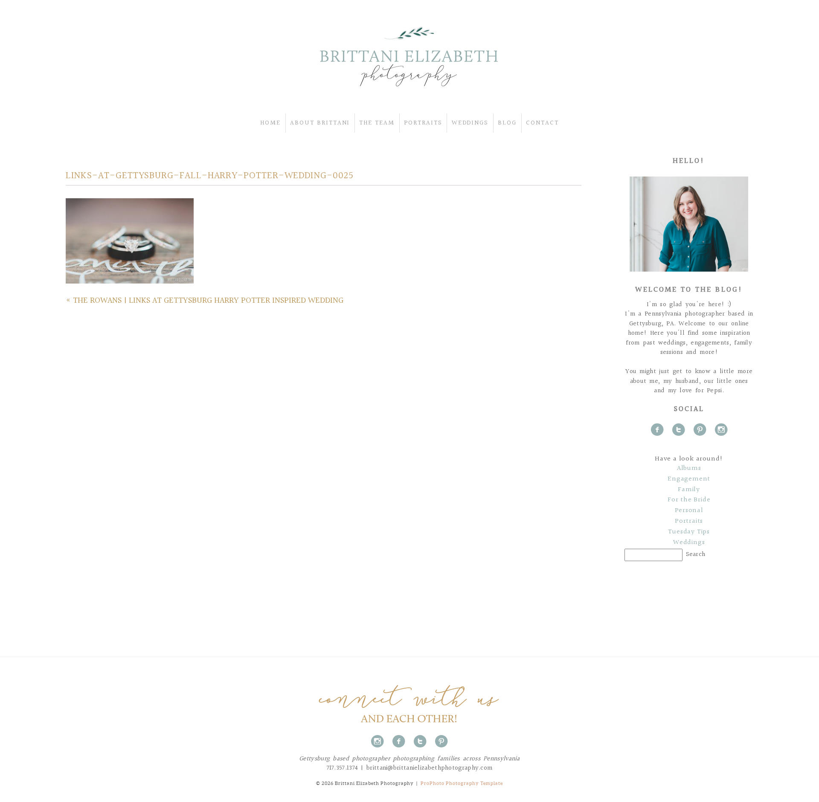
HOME (270, 123)
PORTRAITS (423, 123)
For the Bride (689, 500)
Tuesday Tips (689, 532)
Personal (689, 511)
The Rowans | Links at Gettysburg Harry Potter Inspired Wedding (208, 300)
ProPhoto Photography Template (462, 783)
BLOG (507, 123)
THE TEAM (377, 123)
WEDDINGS (470, 123)
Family (689, 490)
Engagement (689, 479)
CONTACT (542, 123)
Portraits (689, 521)
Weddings (689, 543)
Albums (689, 468)
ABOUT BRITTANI (320, 123)
